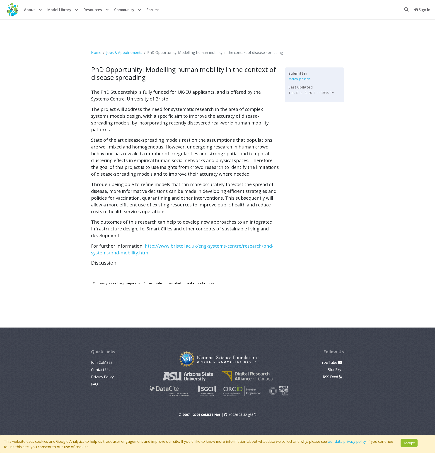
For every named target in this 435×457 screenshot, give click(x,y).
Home (96, 52)
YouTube (329, 362)
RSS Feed (331, 376)
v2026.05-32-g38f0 (242, 414)
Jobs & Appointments (124, 52)
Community (124, 9)
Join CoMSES (102, 362)
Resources (93, 9)
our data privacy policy (347, 441)
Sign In (424, 9)
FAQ (94, 384)
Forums (153, 9)
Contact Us (100, 369)
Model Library (59, 9)
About (29, 9)
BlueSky (335, 369)
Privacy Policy (102, 376)
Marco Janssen (299, 79)
